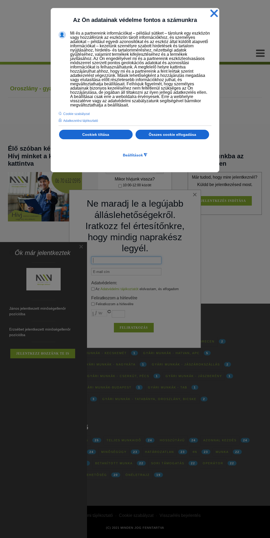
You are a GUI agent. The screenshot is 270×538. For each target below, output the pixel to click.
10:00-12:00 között (136, 185)
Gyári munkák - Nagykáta (110, 364)
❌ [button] (214, 13)
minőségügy (114, 451)
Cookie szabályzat (136, 515)
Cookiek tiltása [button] (95, 134)
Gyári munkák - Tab (167, 387)
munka (222, 451)
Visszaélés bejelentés (180, 515)
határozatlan (159, 451)
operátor (213, 463)
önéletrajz (138, 474)
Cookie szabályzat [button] (76, 114)
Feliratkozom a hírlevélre (114, 304)
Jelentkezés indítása (223, 201)
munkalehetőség (89, 474)
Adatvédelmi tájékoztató (90, 515)
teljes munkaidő (124, 440)
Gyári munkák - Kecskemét (99, 353)
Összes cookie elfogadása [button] (172, 134)
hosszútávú (172, 440)
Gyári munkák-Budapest (107, 387)
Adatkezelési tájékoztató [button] (80, 121)
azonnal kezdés (220, 440)
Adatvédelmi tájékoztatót (119, 289)
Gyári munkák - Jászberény (194, 376)
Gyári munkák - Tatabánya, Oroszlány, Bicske (149, 399)
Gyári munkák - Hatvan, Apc (171, 353)
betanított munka (114, 463)
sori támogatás (167, 463)
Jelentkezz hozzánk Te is (42, 353)
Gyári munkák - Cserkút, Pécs (118, 376)
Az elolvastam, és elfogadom (137, 289)
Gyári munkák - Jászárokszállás (186, 364)
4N (194, 451)
